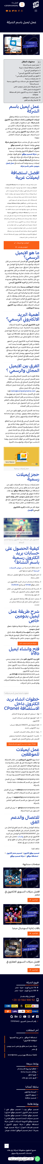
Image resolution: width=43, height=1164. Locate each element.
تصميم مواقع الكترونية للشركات (26, 1121)
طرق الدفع (32, 1075)
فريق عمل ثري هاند (29, 1078)
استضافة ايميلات (25, 176)
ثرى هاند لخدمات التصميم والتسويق (19, 1152)
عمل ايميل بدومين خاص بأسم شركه (22, 165)
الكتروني (25, 1112)
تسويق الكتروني (30, 1095)
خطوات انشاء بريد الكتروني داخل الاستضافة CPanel (23, 93)
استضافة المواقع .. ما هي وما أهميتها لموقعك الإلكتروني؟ (23, 1039)
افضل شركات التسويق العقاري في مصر (23, 963)
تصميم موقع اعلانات (30, 1115)
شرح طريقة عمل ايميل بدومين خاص (26, 87)
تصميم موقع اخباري (13, 1112)
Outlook (15, 585)
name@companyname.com (23, 391)
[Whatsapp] (37, 1158)
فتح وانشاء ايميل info (31, 89)
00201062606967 (28, 833)
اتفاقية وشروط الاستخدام (26, 1069)
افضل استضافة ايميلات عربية (29, 68)
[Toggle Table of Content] (38, 62)
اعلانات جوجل (10, 1130)
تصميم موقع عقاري (13, 1115)
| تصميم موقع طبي (14, 1109)
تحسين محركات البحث (30, 1118)
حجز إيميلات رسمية (32, 79)
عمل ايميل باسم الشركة (31, 65)
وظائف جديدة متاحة (28, 1072)
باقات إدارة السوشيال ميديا (26, 929)
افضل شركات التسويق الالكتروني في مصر (22, 893)
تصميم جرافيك (30, 1098)
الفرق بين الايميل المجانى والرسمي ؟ (27, 76)
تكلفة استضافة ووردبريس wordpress (22, 1055)
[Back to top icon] (6, 1146)
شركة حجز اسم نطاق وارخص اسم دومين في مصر (22, 1048)
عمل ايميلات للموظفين (30, 97)
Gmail (28, 585)
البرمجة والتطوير (30, 1092)
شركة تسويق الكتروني (14, 1124)
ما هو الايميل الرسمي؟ (31, 70)
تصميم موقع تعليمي (13, 1118)
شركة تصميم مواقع (29, 154)
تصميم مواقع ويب (30, 1109)
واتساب (20, 836)
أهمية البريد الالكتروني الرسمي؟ (28, 73)
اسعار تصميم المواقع (24, 1130)
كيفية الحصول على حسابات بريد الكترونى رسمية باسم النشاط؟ (23, 83)
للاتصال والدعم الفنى (31, 100)
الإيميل (30, 510)
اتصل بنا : (14, 3)
